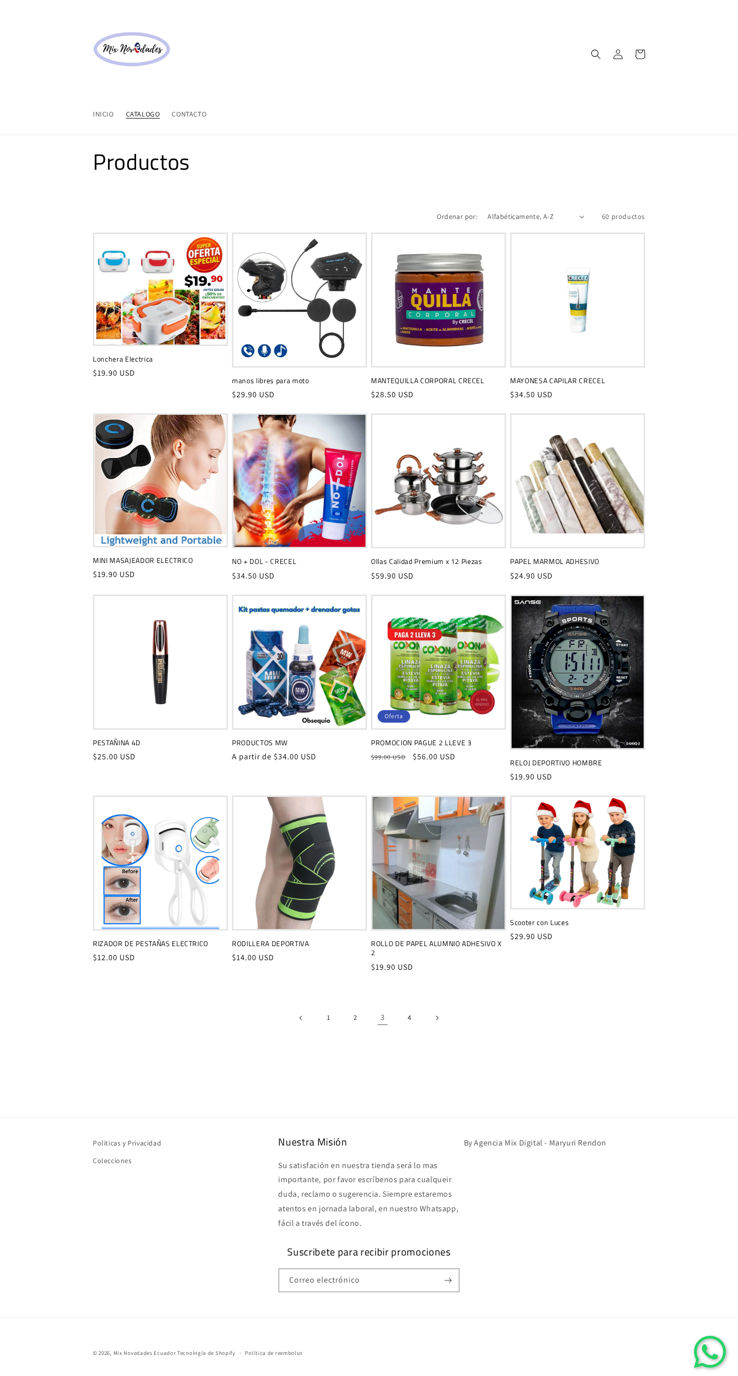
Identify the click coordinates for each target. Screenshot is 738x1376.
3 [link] (383, 1017)
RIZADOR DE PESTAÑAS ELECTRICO (150, 943)
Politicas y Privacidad (127, 1143)
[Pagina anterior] (301, 1018)
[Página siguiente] (437, 1018)
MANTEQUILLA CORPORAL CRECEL (427, 380)
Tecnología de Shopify (206, 1352)
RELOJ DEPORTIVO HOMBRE (556, 762)
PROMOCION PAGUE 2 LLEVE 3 (421, 742)
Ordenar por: (457, 216)
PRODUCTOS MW (260, 742)
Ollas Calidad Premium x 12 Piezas (426, 561)
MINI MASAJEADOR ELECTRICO (143, 560)
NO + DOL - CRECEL (264, 561)
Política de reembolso (274, 1352)
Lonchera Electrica (123, 359)
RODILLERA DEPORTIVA (270, 943)
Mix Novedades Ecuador (144, 1352)
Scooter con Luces (539, 922)
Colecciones (112, 1160)
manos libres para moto (270, 380)
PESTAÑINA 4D (117, 742)
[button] (596, 54)
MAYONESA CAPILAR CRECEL (557, 380)
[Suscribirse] (448, 1280)
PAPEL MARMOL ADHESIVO (554, 561)
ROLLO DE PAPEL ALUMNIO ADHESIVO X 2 (436, 948)
